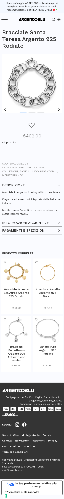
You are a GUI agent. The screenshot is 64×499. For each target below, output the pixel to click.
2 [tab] (32, 112)
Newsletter (22, 440)
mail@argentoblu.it (12, 470)
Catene (39, 167)
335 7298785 (28, 466)
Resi (4, 446)
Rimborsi (15, 446)
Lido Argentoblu (44, 171)
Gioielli (25, 171)
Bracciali (25, 167)
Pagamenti (38, 440)
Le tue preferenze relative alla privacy (36, 485)
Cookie (46, 435)
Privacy (52, 440)
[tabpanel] (32, 83)
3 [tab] (40, 112)
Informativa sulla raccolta (21, 492)
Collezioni (10, 171)
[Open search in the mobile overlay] (52, 19)
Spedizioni (30, 446)
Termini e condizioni (15, 451)
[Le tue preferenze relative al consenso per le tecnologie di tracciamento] (6, 495)
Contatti (7, 440)
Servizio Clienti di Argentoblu (21, 435)
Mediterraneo (12, 175)
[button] (32, 125)
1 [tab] (23, 112)
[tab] (32, 198)
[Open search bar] (54, 19)
